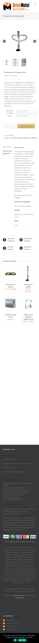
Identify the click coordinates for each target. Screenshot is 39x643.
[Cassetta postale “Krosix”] (10, 297)
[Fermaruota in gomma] (10, 267)
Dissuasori (27, 138)
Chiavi (9, 116)
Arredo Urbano (17, 138)
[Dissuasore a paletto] (28, 267)
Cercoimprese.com (18, 595)
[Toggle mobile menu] (35, 3)
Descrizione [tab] (7, 147)
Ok (15, 640)
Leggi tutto (22, 640)
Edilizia (34, 138)
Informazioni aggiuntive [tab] (7, 152)
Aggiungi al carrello (26, 126)
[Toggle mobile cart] (35, 5)
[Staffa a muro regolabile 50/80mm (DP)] (28, 297)
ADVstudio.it (19, 598)
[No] (37, 638)
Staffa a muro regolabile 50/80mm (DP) (28, 317)
